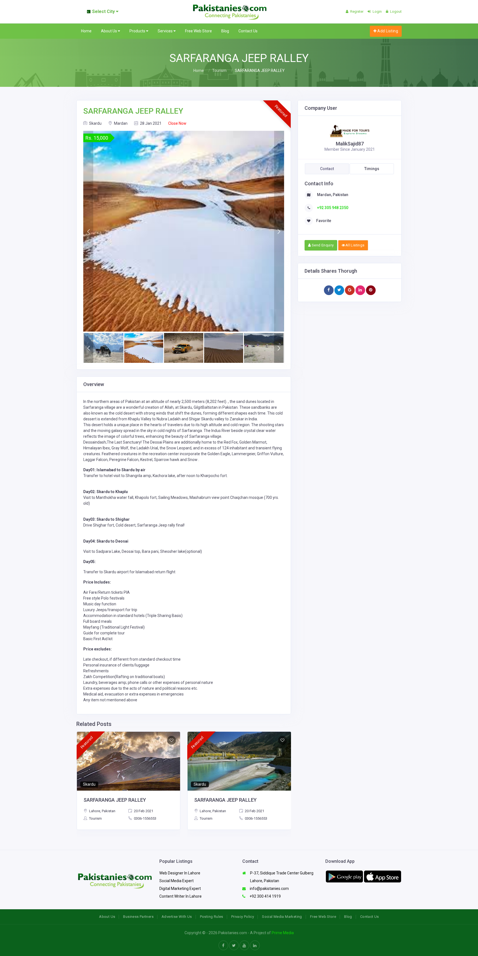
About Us (109, 31)
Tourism (219, 70)
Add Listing (387, 31)
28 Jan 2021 (150, 123)
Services (165, 31)
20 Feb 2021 (143, 811)
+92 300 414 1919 (265, 896)
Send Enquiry (322, 245)
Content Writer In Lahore (180, 896)
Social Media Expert (176, 881)
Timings (371, 168)
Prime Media (283, 933)
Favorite (323, 220)
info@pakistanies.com (269, 888)
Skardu (95, 123)
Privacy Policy (242, 917)
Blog (225, 31)
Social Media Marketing (282, 917)
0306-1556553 (144, 818)
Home (86, 31)
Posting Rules (211, 917)
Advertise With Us (177, 917)
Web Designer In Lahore (179, 873)
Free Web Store (198, 31)
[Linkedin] (360, 290)
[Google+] (350, 290)
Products (137, 31)
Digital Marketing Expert (180, 888)
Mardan (120, 123)
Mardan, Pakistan (332, 194)
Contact (327, 168)
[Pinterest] (371, 290)
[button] (88, 231)
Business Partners (138, 917)
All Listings (355, 245)
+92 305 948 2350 (332, 207)
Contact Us (248, 31)
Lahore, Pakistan (101, 811)
